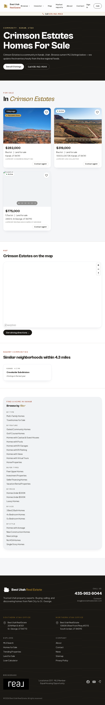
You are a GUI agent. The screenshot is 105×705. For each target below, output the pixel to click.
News (58, 651)
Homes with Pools (15, 441)
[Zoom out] (98, 269)
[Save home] (46, 112)
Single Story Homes (15, 544)
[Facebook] (88, 681)
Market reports (59, 5)
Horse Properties (14, 462)
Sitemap (59, 656)
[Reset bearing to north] (98, 273)
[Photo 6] (35, 140)
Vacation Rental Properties (18, 483)
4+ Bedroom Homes (16, 514)
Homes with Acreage (16, 528)
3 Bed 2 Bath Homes (16, 510)
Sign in (88, 5)
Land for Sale (9, 656)
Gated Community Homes (18, 429)
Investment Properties (17, 475)
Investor (38, 6)
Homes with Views (15, 454)
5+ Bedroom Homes (16, 518)
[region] (52, 295)
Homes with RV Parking (17, 450)
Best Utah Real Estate (18, 698)
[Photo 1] (19, 140)
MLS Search (8, 643)
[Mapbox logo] (10, 325)
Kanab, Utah (26, 28)
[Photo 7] (86, 140)
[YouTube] (94, 681)
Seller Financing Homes (17, 479)
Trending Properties (12, 651)
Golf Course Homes (16, 433)
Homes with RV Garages (17, 445)
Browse (24, 6)
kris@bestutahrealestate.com (89, 601)
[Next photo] (47, 125)
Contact (80, 6)
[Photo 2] (22, 140)
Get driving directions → (17, 332)
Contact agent (40, 164)
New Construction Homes (18, 532)
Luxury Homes (13, 501)
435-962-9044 (88, 593)
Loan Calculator (10, 660)
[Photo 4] (28, 140)
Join (97, 6)
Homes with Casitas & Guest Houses (23, 437)
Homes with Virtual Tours (18, 458)
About (70, 6)
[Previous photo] (6, 125)
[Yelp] (100, 681)
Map (50, 6)
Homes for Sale (10, 647)
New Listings (12, 536)
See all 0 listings (13, 66)
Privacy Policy (62, 660)
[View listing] (27, 126)
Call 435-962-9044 (37, 66)
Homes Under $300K (16, 493)
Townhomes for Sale (16, 420)
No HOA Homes (14, 540)
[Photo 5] (32, 140)
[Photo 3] (25, 140)
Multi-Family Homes (15, 416)
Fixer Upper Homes (15, 471)
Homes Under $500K (16, 497)
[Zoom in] (98, 265)
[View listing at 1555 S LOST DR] (78, 126)
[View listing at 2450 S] (27, 189)
